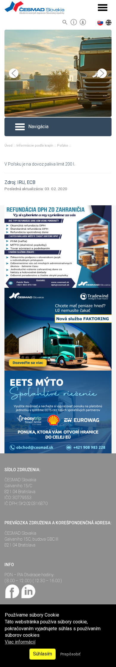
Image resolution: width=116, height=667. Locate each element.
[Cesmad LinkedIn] (28, 590)
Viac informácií (20, 642)
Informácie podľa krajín (35, 145)
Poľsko (63, 145)
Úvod (8, 145)
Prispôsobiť (70, 654)
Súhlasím (42, 654)
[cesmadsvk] (12, 590)
